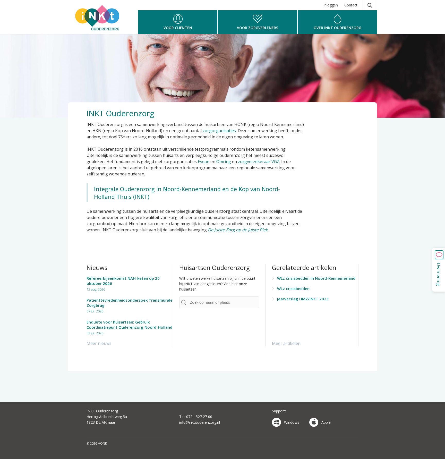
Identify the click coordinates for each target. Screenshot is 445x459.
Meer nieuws (99, 343)
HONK (98, 19)
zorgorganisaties (219, 130)
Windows (291, 422)
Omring (223, 161)
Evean (203, 161)
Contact (350, 5)
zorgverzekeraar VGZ (258, 161)
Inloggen (330, 5)
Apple (326, 422)
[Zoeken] (369, 5)
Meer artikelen (286, 343)
